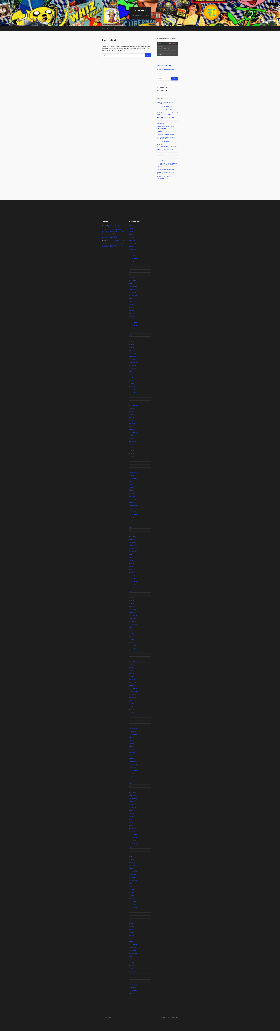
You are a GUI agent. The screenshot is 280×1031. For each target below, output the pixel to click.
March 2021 (132, 423)
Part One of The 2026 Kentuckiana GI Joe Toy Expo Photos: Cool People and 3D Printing (112, 231)
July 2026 (131, 228)
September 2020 (133, 441)
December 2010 (133, 798)
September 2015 (133, 624)
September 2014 (133, 661)
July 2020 (131, 447)
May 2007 (131, 929)
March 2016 (132, 606)
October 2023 (132, 329)
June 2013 (131, 706)
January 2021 (132, 429)
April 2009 (131, 859)
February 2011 (132, 792)
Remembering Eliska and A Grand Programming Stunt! (165, 127)
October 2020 (132, 438)
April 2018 (131, 530)
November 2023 (133, 325)
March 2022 (132, 386)
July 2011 (131, 776)
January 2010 (132, 831)
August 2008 (132, 883)
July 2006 (131, 959)
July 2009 (131, 850)
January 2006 (132, 978)
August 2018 (132, 517)
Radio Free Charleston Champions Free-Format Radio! (167, 102)
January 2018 (132, 539)
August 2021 (132, 408)
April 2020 (131, 457)
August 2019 (132, 481)
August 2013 (132, 700)
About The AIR (118, 28)
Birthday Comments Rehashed (164, 157)
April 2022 (131, 383)
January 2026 (132, 246)
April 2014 (131, 676)
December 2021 (133, 396)
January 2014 (132, 685)
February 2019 (132, 499)
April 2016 (131, 603)
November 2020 (133, 435)
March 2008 (132, 898)
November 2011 (133, 764)
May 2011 (131, 783)
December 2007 (133, 908)
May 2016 (131, 600)
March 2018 (132, 533)
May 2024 (131, 307)
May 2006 (131, 965)
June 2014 (131, 670)
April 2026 (131, 237)
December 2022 (133, 359)
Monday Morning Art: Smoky (164, 141)
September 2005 (133, 990)
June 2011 (131, 780)
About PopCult (106, 28)
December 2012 (133, 725)
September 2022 (133, 368)
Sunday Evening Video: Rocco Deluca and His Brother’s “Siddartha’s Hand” (167, 113)
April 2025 (131, 274)
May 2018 (131, 527)
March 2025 (132, 277)
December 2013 (133, 688)
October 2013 (132, 694)
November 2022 (133, 362)
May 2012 (131, 746)
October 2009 (132, 841)
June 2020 (131, 450)
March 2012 (132, 752)
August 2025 (132, 261)
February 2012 (132, 755)
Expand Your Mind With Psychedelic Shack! (166, 118)
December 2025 (133, 249)
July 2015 (131, 630)
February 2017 (132, 572)
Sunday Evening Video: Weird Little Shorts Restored (166, 172)
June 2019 (131, 487)
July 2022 (131, 374)
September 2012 (133, 734)
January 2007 (132, 941)
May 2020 (131, 453)
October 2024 (132, 292)
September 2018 (133, 514)
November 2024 (133, 289)
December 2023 (133, 322)
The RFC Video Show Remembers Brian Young (111, 226)
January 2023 (132, 356)
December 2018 (133, 505)
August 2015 (132, 627)
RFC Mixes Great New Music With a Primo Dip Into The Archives (166, 137)
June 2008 (131, 889)
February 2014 (132, 682)
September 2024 (133, 295)
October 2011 (132, 767)
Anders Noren (170, 1017)
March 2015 (132, 642)
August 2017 (132, 554)
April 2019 (131, 493)
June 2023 (131, 341)
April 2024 (131, 310)
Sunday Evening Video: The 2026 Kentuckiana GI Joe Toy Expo (112, 236)
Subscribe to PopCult (164, 65)
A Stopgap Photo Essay (163, 131)
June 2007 (131, 926)
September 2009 (133, 843)
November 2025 (133, 252)
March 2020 (132, 460)
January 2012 (132, 758)
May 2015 (131, 636)
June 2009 (131, 853)
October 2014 (132, 658)
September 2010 (133, 807)
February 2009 (132, 865)
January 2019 (132, 502)
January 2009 (132, 868)
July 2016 (131, 594)
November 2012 (133, 728)
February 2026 (132, 243)
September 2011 (133, 770)
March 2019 (132, 496)
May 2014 (131, 673)
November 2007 (133, 911)
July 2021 (131, 411)
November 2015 (133, 618)
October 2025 (132, 255)
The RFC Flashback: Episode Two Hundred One (165, 122)
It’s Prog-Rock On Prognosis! (164, 109)
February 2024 (132, 316)
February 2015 (132, 645)
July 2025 (131, 265)
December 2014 (133, 652)
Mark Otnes (105, 229)
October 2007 (132, 914)
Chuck (103, 245)
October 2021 (132, 402)
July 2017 (131, 557)
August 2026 (132, 225)
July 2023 (131, 338)
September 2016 (133, 588)
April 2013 (131, 712)
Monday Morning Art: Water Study (166, 169)
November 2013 (133, 691)
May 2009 (131, 856)
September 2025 (133, 258)
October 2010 (132, 804)
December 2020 (133, 432)
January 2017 (132, 575)
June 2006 (131, 962)
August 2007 (132, 920)
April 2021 (131, 420)
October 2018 (132, 511)
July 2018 (131, 521)
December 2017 (133, 542)
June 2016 (131, 597)
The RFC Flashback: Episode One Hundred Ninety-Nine (165, 177)
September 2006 (133, 953)
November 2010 (133, 801)
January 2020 (132, 466)
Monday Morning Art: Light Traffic (165, 69)
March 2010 (132, 825)
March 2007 (132, 935)
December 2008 (133, 871)
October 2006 (132, 950)
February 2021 (132, 426)
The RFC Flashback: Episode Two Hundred (165, 150)
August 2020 (132, 444)
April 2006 (131, 968)
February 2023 (132, 353)
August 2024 (132, 298)
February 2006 (132, 975)
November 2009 (133, 837)
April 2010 (131, 822)
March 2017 (132, 569)
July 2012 (131, 740)
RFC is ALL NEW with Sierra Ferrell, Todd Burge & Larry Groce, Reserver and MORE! (167, 164)
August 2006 (132, 956)
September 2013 (133, 697)
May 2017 (131, 563)
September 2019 (133, 478)
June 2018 (131, 524)
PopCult (140, 10)
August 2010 (132, 810)
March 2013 (132, 716)
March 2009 (132, 862)
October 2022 (132, 365)
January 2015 (132, 648)
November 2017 (133, 545)
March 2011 (132, 789)
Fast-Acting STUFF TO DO (163, 160)
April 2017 (131, 566)
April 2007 (131, 932)
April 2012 (131, 749)
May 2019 (131, 490)
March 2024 (132, 313)
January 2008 (132, 904)
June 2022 (131, 377)
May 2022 (131, 380)
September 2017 (133, 551)
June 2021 (131, 414)
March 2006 (132, 972)
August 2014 (132, 664)
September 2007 (133, 917)
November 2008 (133, 874)
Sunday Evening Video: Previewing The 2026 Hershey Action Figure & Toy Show (167, 145)
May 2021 (131, 417)
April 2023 (131, 347)
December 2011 (133, 761)
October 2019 (132, 475)
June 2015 (131, 633)
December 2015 (133, 615)
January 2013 (132, 722)
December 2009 (133, 834)
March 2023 (132, 350)
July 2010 (131, 813)
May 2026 (131, 234)
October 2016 (132, 585)
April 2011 (131, 786)
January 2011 (132, 795)
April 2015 (131, 639)
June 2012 (131, 743)
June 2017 (131, 560)
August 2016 (132, 591)
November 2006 (133, 947)
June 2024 (131, 304)
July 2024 (131, 301)
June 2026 (131, 231)
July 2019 (131, 484)
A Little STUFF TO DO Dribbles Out (166, 134)
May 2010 (131, 819)
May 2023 (131, 344)
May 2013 (131, 709)
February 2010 (132, 828)
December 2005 (133, 981)
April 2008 (131, 895)
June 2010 (131, 816)
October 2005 (132, 987)
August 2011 (132, 773)
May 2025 (131, 271)
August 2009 (132, 847)
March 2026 (132, 240)
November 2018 (133, 508)
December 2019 (133, 469)
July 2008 (131, 886)
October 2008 (132, 877)
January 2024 (132, 319)
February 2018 (132, 536)
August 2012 (132, 737)
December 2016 (133, 578)
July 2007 (131, 923)
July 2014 (131, 667)
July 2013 (131, 703)
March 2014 (132, 679)
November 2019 (133, 472)
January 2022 (132, 392)
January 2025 (132, 283)
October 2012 (132, 731)
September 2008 (133, 880)
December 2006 (133, 944)
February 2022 (132, 389)
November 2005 (133, 984)
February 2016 (132, 609)
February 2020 (132, 463)
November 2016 (133, 581)
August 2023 (132, 335)
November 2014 (133, 655)
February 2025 (132, 280)
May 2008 (131, 892)
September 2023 (133, 332)
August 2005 (132, 993)
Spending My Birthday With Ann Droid (166, 154)
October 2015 (132, 621)
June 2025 (131, 268)
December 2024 (133, 286)
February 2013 (132, 719)
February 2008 (132, 901)
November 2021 (133, 399)
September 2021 (133, 405)
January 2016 (132, 612)
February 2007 (132, 938)
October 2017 (132, 548)
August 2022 (132, 371)
